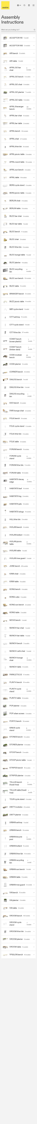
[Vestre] (5, 5)
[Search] (24, 5)
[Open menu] (33, 5)
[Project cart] (29, 5)
